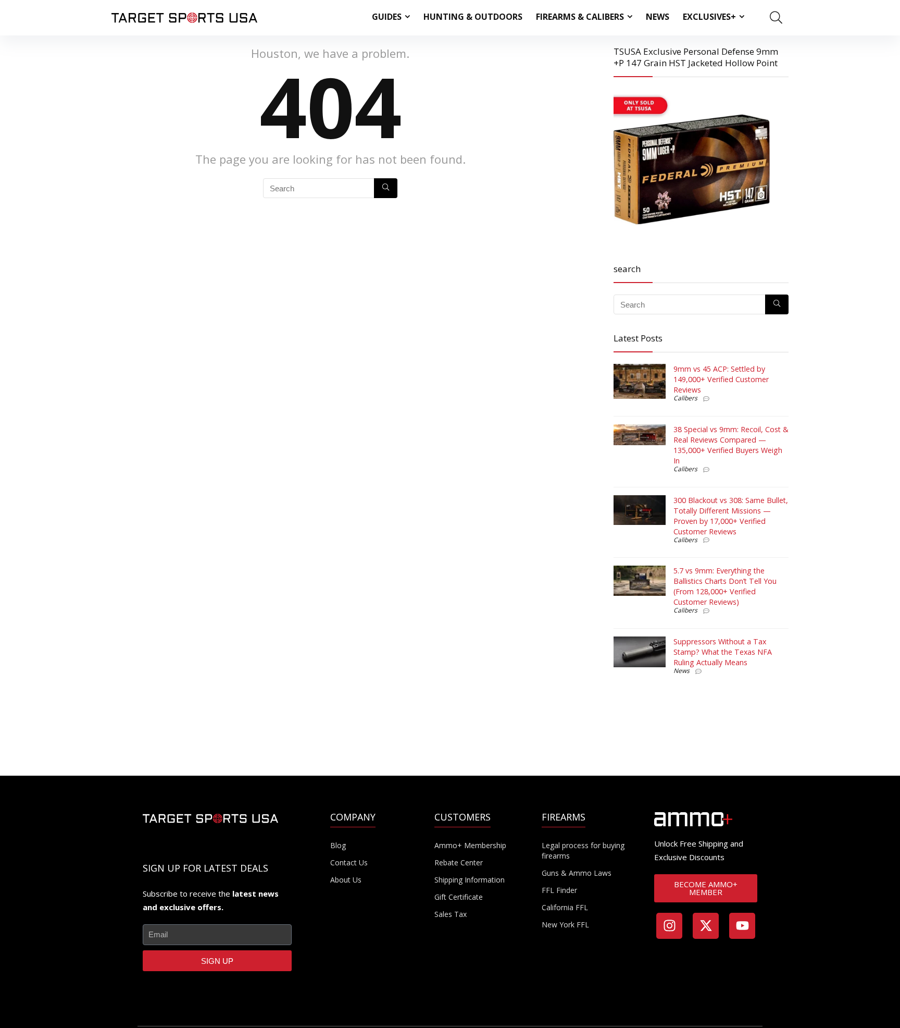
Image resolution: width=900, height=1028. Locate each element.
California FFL (565, 907)
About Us (345, 880)
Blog (338, 845)
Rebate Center (458, 862)
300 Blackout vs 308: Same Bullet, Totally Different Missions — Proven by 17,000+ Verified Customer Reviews (730, 515)
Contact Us (349, 862)
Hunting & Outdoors (472, 16)
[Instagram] (669, 926)
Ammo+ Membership (470, 845)
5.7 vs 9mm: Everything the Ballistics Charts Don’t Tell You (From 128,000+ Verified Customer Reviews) (725, 586)
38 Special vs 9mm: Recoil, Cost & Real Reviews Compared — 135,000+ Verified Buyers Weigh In (731, 445)
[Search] (385, 188)
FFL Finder (559, 890)
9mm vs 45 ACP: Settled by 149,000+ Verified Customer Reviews (721, 379)
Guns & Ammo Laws (576, 873)
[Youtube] (742, 926)
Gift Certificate (458, 897)
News (657, 16)
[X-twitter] (706, 926)
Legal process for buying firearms (583, 850)
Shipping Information (469, 880)
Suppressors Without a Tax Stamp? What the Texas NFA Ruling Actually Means (722, 652)
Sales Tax (450, 914)
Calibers (685, 398)
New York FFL (565, 924)
